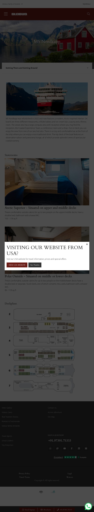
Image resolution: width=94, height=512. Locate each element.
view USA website (17, 265)
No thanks (34, 265)
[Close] (86, 244)
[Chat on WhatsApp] (88, 506)
